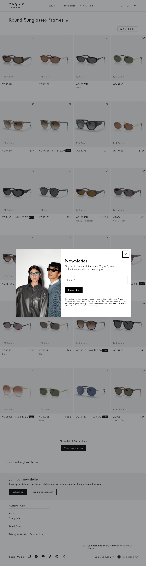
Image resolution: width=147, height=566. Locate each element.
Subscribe (72, 290)
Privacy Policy (89, 306)
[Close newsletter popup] (125, 254)
